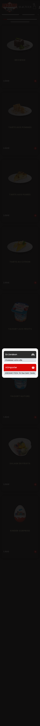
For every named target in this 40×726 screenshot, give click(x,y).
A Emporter (11, 367)
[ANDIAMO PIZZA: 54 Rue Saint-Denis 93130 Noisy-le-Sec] (20, 373)
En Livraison (11, 354)
